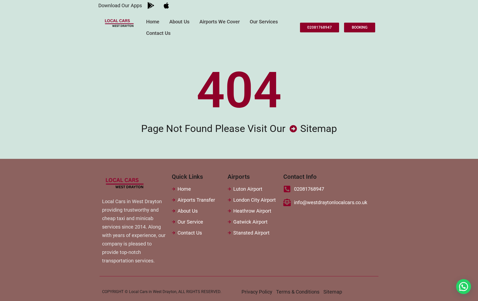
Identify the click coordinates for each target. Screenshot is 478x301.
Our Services (264, 22)
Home (152, 22)
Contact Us (158, 33)
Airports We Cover (219, 22)
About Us (179, 22)
